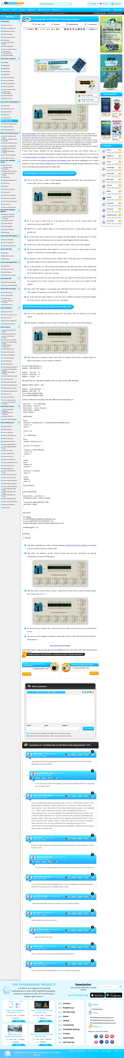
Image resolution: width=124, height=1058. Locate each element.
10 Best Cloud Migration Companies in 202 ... (15, 1011)
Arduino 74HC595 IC (8, 240)
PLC (27, 13)
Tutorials (22, 1015)
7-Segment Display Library (10, 124)
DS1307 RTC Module (8, 229)
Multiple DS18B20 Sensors (10, 180)
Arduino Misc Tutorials (7, 406)
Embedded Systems (35, 13)
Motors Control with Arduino (9, 133)
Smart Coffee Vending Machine (9, 373)
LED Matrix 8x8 (7, 121)
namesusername (50, 754)
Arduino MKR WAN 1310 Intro (9, 492)
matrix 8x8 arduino (46, 654)
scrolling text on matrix (60, 654)
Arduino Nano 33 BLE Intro (10, 480)
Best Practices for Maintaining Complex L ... (15, 1035)
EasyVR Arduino (7, 272)
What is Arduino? (7, 25)
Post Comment (88, 728)
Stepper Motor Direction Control (9, 149)
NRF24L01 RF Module (8, 214)
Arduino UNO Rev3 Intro (9, 435)
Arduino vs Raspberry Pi (9, 28)
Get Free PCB (105, 10)
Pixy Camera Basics (8, 295)
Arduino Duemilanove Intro (10, 462)
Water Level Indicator (8, 397)
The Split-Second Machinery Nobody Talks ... (42, 1035)
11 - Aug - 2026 (11, 1039)
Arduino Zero (6, 507)
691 (96, 29)
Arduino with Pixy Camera (8, 288)
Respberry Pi (110, 156)
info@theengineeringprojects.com (103, 1017)
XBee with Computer (8, 256)
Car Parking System (8, 379)
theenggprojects (97, 1009)
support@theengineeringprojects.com (104, 1023)
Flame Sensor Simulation (9, 195)
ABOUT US (57, 10)
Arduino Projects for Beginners (8, 410)
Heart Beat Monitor (8, 364)
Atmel (65, 1016)
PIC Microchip (110, 167)
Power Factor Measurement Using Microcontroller (33, 664)
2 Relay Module (7, 118)
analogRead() (6, 71)
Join (119, 4)
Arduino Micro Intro (8, 456)
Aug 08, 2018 (41, 931)
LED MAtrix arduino (34, 654)
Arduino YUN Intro (8, 312)
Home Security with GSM (9, 340)
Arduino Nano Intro (8, 438)
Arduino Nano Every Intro (10, 474)
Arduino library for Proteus (36, 157)
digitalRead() (6, 65)
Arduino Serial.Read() (8, 77)
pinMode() (5, 62)
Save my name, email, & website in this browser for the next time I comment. (50, 733)
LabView (109, 197)
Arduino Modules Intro (7, 422)
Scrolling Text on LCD (8, 109)
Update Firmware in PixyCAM (8, 301)
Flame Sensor (6, 192)
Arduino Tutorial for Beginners (8, 413)
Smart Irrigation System (9, 400)
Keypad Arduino (7, 112)
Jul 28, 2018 (37, 915)
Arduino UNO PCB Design (10, 419)
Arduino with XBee (6, 249)
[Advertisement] (60, 43)
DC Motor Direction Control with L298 (9, 140)
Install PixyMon (7, 298)
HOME (7, 10)
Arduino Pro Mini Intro (9, 441)
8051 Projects (110, 179)
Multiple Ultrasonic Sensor (10, 171)
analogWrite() (6, 74)
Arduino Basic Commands (8, 58)
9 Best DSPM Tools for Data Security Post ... (42, 1011)
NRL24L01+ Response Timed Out (8, 217)
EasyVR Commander (8, 269)
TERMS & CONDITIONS (77, 1051)
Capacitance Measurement (10, 391)
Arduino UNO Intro (8, 432)
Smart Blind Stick (7, 361)
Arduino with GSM (6, 278)
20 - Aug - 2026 (11, 1015)
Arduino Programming (9, 37)
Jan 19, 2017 (37, 879)
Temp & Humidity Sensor (9, 207)
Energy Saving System (9, 352)
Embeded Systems (112, 215)
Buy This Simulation (29, 134)
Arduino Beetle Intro (8, 468)
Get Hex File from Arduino (10, 49)
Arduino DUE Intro (8, 450)
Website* (65, 725)
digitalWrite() (6, 68)
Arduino (21, 13)
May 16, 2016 (37, 797)
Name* (29, 725)
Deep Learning (50, 13)
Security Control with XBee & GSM (10, 343)
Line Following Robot (8, 358)
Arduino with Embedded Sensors (8, 161)
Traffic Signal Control (8, 349)
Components (110, 203)
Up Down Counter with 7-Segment (9, 403)
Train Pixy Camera (7, 304)
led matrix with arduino (76, 654)
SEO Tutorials (110, 221)
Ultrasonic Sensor (7, 165)
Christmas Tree (7, 394)
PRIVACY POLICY (94, 1051)
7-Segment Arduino (8, 127)
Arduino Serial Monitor (9, 83)
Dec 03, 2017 (37, 898)
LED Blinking (6, 40)
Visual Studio (110, 173)
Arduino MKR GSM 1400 (9, 498)
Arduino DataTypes (8, 46)
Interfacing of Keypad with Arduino (82, 665)
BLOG (15, 10)
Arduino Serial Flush (8, 86)
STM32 (15, 13)
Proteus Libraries (60, 13)
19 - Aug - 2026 (38, 1015)
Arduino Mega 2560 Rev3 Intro (9, 447)
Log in (115, 4)
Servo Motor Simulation (9, 155)
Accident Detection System (10, 376)
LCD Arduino (6, 106)
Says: (38, 754)
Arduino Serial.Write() (8, 80)
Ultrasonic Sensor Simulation (7, 168)
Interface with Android (9, 324)
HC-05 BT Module (7, 223)
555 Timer (109, 185)
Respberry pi (68, 1008)
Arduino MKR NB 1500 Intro (10, 486)
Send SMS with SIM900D (9, 282)
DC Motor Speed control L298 (9, 137)
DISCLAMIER (106, 1051)
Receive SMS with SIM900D (10, 285)
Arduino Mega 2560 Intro (9, 444)
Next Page (93, 673)
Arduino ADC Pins (7, 98)
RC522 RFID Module (8, 220)
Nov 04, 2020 (37, 965)
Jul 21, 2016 (37, 839)
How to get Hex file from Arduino (54, 160)
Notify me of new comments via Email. (39, 736)
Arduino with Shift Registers (9, 236)
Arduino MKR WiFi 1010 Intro (9, 495)
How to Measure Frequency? (7, 346)
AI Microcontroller (100, 13)
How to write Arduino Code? (8, 43)
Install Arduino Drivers (9, 31)
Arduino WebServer (6, 308)
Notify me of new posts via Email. (63, 736)
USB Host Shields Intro (9, 504)
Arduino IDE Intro (7, 426)
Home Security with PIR (9, 334)
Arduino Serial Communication (7, 92)
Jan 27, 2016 (37, 756)
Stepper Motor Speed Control (8, 152)
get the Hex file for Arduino (76, 545)
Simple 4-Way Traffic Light (10, 382)
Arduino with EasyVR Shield (9, 262)
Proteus (109, 161)
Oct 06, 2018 (37, 948)
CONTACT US (117, 1051)
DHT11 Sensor (6, 204)
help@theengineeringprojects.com (103, 1020)
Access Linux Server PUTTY (10, 315)
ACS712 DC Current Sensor (10, 201)
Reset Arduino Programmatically (7, 52)
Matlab (109, 191)
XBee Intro (5, 253)
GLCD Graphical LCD (8, 130)
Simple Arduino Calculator (10, 388)
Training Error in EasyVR (9, 275)
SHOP (23, 10)
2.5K (26, 29)
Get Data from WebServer (10, 321)
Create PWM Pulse (8, 95)
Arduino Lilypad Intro (8, 453)
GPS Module (6, 232)
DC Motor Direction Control (10, 143)
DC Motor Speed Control (9, 146)
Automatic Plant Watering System (10, 370)
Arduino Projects (5, 327)
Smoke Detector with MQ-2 (10, 367)
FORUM (33, 10)
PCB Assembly (117, 10)
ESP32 (10, 13)
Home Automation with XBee (9, 331)
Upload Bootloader (8, 55)
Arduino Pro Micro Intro (9, 477)
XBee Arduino (6, 259)
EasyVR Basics (6, 266)
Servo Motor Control (8, 158)
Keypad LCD (6, 115)
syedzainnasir (73, 24)
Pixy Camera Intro (7, 292)
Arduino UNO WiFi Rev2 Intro (9, 471)
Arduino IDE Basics (8, 34)
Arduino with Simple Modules (9, 102)
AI (44, 13)
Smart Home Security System (8, 337)
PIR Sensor (6, 186)
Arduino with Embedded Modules (8, 210)
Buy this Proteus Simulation (60, 645)
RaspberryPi (4, 13)
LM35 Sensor (6, 183)
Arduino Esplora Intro (8, 465)
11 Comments (92, 24)
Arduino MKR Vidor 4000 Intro (9, 489)
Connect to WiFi (7, 318)
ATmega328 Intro (7, 429)
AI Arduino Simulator (115, 13)
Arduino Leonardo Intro (9, 459)
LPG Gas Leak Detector (9, 355)
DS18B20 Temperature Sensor (9, 174)
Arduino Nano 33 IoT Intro (10, 483)
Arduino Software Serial (9, 89)
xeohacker (16, 1018)
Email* (46, 725)
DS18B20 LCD (6, 177)
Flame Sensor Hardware (9, 198)
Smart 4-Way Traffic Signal (10, 385)
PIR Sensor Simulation (9, 189)
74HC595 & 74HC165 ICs (9, 246)
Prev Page (27, 674)
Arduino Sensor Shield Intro (10, 501)
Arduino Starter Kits (8, 416)
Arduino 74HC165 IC (8, 243)
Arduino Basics (5, 21)
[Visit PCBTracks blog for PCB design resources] (111, 90)
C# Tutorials (110, 209)
